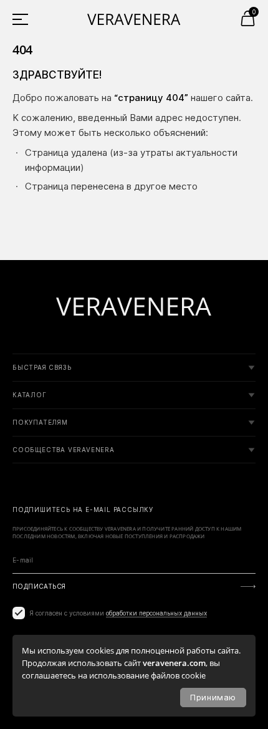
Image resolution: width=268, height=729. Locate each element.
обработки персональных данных (156, 613)
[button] (248, 18)
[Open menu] (24, 18)
